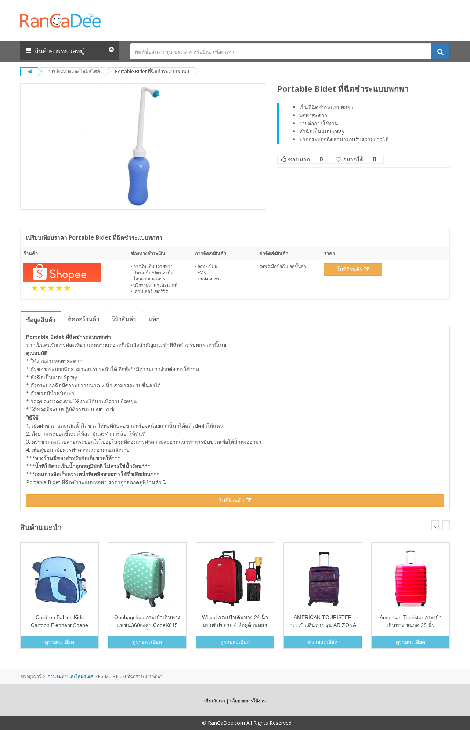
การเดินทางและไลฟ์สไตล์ (73, 71)
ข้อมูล (40, 320)
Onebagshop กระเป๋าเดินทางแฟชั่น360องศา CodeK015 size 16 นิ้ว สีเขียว (147, 625)
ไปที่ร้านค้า (350, 269)
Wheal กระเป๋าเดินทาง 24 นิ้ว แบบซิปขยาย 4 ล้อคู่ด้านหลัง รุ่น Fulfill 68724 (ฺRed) (235, 625)
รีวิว (124, 319)
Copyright (189, 722)
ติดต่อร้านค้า (84, 319)
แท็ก (154, 319)
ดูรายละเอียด (59, 641)
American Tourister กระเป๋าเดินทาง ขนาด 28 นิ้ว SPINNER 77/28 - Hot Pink (411, 625)
